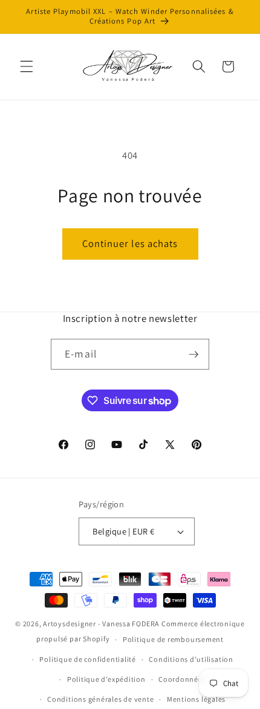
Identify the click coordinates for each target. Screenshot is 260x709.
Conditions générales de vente (100, 699)
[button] (26, 66)
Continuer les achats (130, 243)
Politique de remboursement (173, 639)
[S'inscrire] (193, 354)
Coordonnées (182, 679)
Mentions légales (196, 699)
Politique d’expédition (106, 679)
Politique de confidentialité (87, 659)
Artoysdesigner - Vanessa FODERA (101, 623)
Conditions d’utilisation (191, 659)
